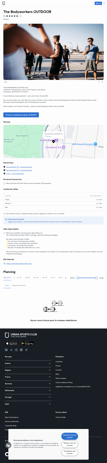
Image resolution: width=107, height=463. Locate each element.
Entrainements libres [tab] (19, 285)
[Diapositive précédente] (99, 82)
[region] (48, 444)
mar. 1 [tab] (60, 277)
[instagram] (16, 350)
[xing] (26, 350)
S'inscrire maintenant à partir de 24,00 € (21, 115)
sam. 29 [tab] (36, 277)
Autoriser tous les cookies (69, 436)
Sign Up (98, 3)
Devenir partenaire (12, 421)
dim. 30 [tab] (44, 277)
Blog (57, 374)
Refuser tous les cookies (70, 444)
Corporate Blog (10, 426)
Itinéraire (48, 136)
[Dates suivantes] (66, 277)
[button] (28, 363)
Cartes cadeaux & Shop (64, 382)
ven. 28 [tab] (27, 277)
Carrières (59, 362)
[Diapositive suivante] (102, 82)
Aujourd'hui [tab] (7, 277)
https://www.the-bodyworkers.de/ (19, 264)
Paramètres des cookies (70, 452)
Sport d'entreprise (11, 417)
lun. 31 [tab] (53, 277)
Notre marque (61, 378)
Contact (59, 370)
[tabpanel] (53, 306)
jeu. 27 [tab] (19, 277)
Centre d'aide (61, 417)
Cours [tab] (7, 285)
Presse (58, 366)
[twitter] (11, 350)
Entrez (10, 222)
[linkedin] (21, 350)
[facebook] (6, 350)
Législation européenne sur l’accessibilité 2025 (73, 386)
